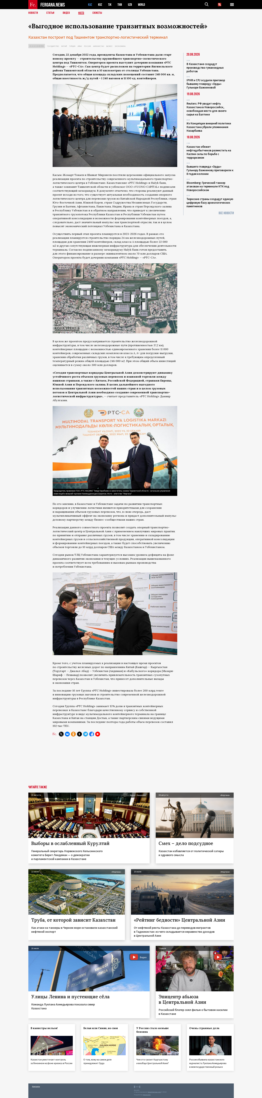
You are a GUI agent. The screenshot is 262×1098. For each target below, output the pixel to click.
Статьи (50, 12)
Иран (80, 46)
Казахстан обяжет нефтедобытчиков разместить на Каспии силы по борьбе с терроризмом (208, 152)
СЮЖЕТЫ (97, 12)
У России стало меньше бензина (152, 1029)
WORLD (141, 5)
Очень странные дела (204, 1028)
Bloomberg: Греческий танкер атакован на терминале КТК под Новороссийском (207, 186)
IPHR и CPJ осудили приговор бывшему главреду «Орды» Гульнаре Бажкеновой (205, 83)
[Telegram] (85, 734)
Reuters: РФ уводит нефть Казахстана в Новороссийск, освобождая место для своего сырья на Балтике (206, 109)
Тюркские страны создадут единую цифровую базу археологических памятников (209, 202)
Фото (81, 12)
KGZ (100, 5)
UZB (130, 5)
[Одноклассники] (73, 734)
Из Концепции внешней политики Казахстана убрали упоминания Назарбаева (208, 127)
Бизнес (109, 46)
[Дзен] (79, 734)
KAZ (90, 5)
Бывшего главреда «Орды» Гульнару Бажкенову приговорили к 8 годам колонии (209, 170)
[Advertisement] (115, 762)
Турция (72, 46)
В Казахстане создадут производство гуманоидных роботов (205, 67)
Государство (53, 46)
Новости (33, 12)
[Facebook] (91, 734)
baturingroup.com (154, 1092)
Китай (64, 46)
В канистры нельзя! (44, 1028)
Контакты (36, 1086)
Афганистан (98, 46)
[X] (61, 734)
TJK (109, 5)
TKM (120, 5)
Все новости (226, 213)
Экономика (120, 46)
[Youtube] (97, 734)
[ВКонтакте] (67, 734)
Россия (87, 46)
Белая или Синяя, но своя (100, 1028)
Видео (66, 12)
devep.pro (147, 1095)
